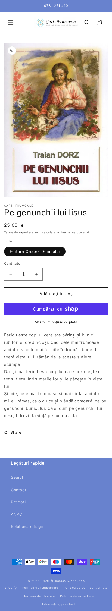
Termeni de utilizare (39, 596)
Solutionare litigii (27, 526)
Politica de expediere (77, 596)
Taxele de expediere (18, 232)
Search (17, 477)
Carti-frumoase (54, 581)
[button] (11, 23)
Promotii (19, 502)
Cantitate (12, 263)
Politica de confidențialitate (86, 588)
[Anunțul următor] (102, 6)
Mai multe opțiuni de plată (56, 322)
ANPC (16, 514)
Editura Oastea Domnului (35, 251)
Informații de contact (59, 604)
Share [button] (15, 432)
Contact (18, 489)
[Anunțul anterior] (10, 6)
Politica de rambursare (40, 588)
